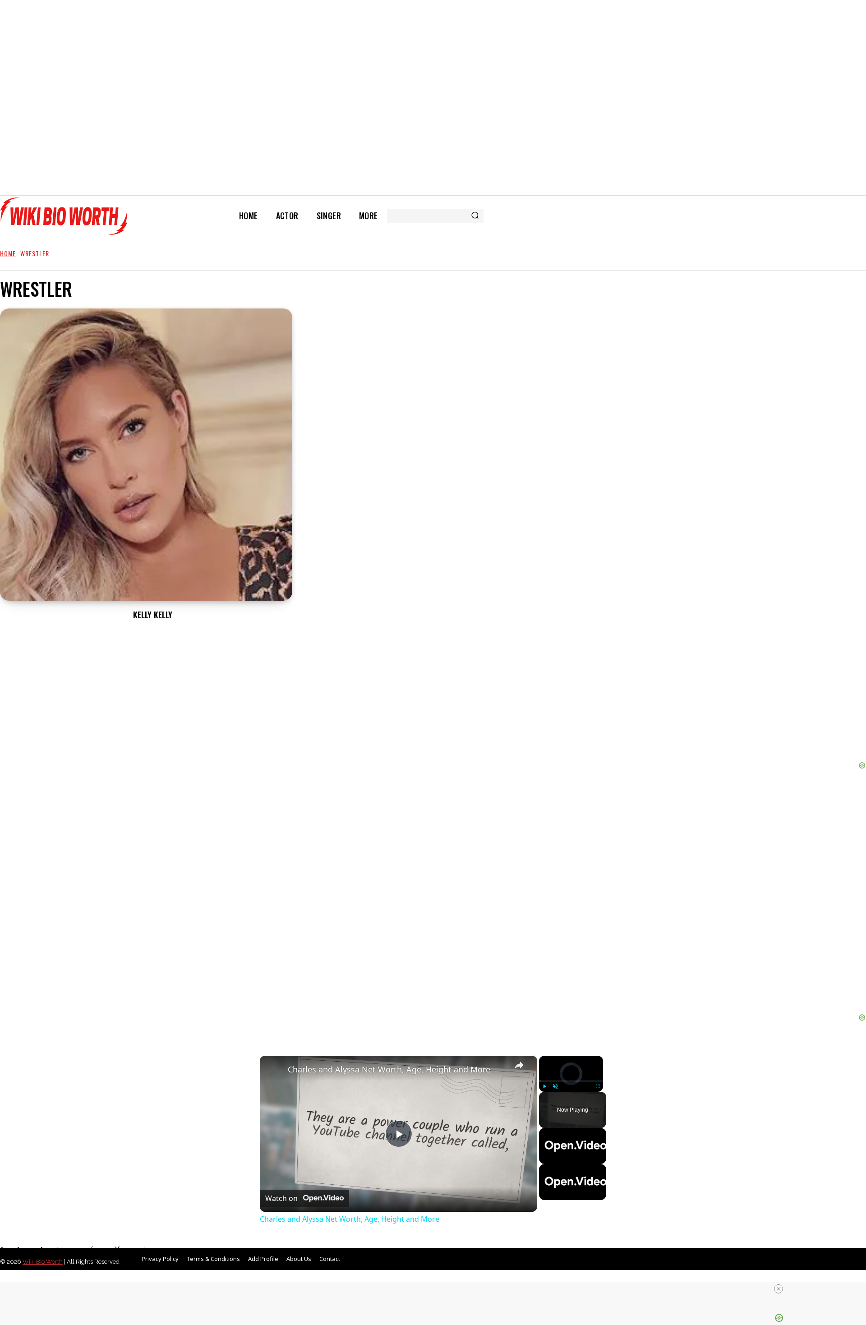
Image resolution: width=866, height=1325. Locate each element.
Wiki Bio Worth (43, 1261)
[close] (778, 1288)
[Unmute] (555, 1086)
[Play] (544, 1086)
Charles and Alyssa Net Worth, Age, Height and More (389, 1069)
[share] (519, 1065)
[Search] (475, 216)
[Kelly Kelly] (146, 454)
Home (8, 253)
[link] (274, 1070)
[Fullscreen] (597, 1086)
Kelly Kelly (152, 615)
